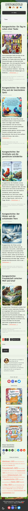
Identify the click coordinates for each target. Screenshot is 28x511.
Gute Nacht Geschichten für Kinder (14, 6)
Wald (20, 488)
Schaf (24, 331)
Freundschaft (13, 76)
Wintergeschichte (18, 266)
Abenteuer (8, 76)
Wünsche (4, 490)
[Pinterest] (9, 381)
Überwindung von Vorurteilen (8, 329)
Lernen (21, 479)
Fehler (23, 463)
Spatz (3, 80)
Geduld (6, 470)
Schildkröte (20, 205)
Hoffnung (5, 477)
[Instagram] (12, 381)
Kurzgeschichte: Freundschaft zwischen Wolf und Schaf (12, 278)
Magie (15, 482)
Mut (8, 484)
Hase (16, 472)
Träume (9, 488)
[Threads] (16, 381)
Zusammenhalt (10, 80)
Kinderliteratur (9, 142)
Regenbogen (20, 485)
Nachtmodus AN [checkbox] (3, 508)
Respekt (8, 268)
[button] (4, 450)
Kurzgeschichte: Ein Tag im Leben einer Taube (14, 27)
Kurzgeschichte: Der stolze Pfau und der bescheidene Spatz (13, 90)
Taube (6, 80)
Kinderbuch (17, 477)
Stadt (10, 78)
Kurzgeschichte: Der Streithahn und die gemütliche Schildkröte (12, 154)
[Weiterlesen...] (13, 72)
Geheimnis (13, 470)
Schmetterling (5, 487)
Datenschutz (17, 501)
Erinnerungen (5, 463)
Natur (14, 485)
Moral (14, 142)
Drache (17, 461)
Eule (8, 79)
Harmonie (12, 472)
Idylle (21, 331)
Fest (8, 205)
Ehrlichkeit (21, 461)
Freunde (11, 465)
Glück (7, 472)
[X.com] (19, 381)
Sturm (11, 487)
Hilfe (5, 475)
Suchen (3, 344)
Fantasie (12, 463)
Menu (14, 12)
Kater (24, 79)
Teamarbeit (19, 487)
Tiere (12, 78)
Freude (5, 465)
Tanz (14, 487)
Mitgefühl (4, 268)
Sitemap (5, 502)
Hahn (10, 205)
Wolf (7, 332)
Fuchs (20, 468)
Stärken (3, 332)
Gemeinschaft (20, 267)
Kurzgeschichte (5, 78)
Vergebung (15, 488)
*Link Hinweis (10, 502)
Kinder (11, 477)
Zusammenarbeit (5, 144)
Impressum (22, 501)
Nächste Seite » (16, 339)
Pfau (21, 143)
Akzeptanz (8, 204)
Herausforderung (16, 331)
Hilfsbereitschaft (20, 76)
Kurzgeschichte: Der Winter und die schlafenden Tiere (11, 216)
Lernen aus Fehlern (6, 482)
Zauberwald (10, 490)
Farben (17, 463)
